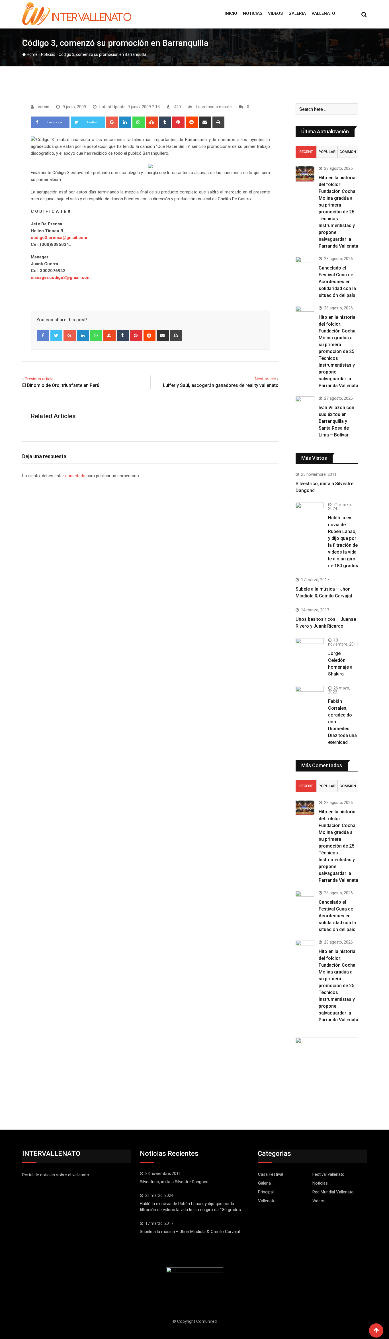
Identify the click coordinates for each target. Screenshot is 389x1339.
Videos (275, 13)
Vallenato (323, 13)
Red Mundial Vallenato (333, 1192)
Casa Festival (270, 1174)
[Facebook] (43, 335)
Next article (265, 378)
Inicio (231, 13)
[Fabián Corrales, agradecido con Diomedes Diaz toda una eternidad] (310, 700)
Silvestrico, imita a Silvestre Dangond (174, 1181)
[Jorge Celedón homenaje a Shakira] (310, 648)
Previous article (39, 378)
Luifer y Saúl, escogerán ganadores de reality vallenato (221, 385)
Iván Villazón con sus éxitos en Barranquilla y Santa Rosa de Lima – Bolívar (336, 421)
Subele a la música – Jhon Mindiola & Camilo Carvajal (190, 1231)
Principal (266, 1192)
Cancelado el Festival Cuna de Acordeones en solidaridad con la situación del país (337, 281)
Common (347, 152)
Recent (306, 152)
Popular (326, 152)
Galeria (297, 13)
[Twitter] (56, 335)
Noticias (252, 13)
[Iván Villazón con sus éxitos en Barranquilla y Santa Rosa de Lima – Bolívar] (305, 403)
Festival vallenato (328, 1174)
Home (32, 54)
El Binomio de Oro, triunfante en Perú (60, 385)
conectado (75, 475)
